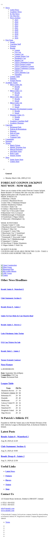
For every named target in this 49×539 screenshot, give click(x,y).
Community (9, 139)
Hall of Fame (14, 133)
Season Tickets (15, 155)
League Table (15, 76)
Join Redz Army (16, 151)
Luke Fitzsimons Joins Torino (12, 333)
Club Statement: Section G (11, 298)
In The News (14, 14)
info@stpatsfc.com (7, 508)
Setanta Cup (19, 60)
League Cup (19, 54)
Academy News (16, 12)
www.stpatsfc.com (7, 510)
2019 (16, 32)
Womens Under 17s (17, 115)
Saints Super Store (16, 159)
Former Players (15, 81)
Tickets (8, 143)
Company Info (15, 137)
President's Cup (20, 58)
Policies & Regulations (18, 129)
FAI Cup (18, 52)
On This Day (14, 16)
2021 (16, 28)
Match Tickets (15, 145)
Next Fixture (7, 364)
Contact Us (14, 135)
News (7, 8)
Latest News (14, 10)
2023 (16, 24)
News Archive (15, 18)
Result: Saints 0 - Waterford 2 (12, 289)
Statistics (13, 79)
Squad (12, 42)
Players (8, 480)
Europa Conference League (24, 68)
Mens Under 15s (16, 97)
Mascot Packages (16, 149)
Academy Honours (17, 123)
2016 (16, 38)
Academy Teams (11, 83)
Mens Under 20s (16, 85)
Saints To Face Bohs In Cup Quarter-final (17, 316)
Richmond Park (15, 127)
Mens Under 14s (16, 103)
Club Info (8, 125)
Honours (13, 131)
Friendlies (18, 74)
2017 (16, 36)
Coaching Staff (15, 44)
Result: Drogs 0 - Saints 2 (10, 307)
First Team (9, 40)
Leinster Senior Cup (22, 56)
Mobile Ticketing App (18, 147)
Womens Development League (21, 109)
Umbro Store (14, 161)
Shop (7, 157)
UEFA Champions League (24, 62)
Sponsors (8, 141)
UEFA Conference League (24, 66)
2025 (16, 20)
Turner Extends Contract (11, 360)
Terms (7, 522)
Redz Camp (14, 153)
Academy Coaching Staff (19, 121)
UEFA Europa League (23, 64)
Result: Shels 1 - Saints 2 (10, 351)
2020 (16, 30)
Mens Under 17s (16, 91)
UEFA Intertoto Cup (22, 72)
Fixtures (13, 46)
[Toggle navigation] (2, 4)
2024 (16, 22)
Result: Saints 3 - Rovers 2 (11, 325)
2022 (16, 26)
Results (12, 48)
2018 (16, 34)
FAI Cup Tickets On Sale (10, 342)
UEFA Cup (19, 70)
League (17, 50)
